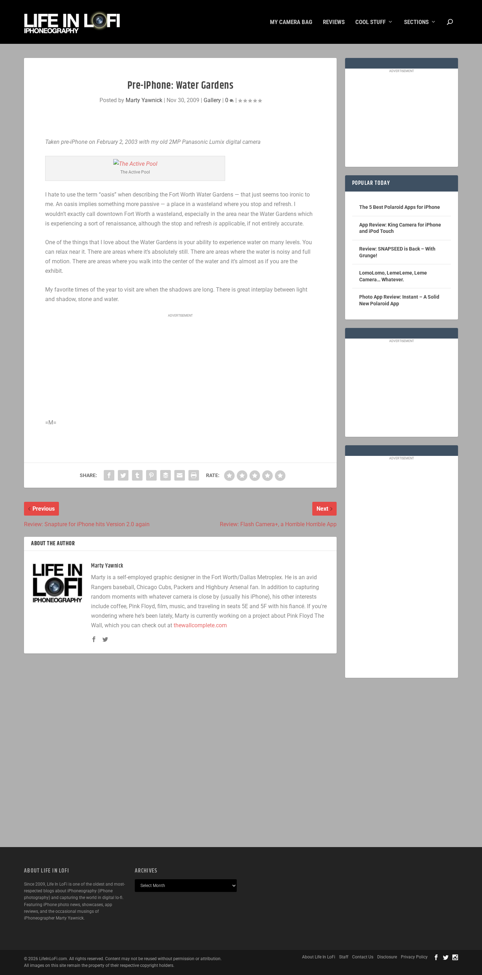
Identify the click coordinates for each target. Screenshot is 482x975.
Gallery (212, 100)
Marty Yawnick (144, 100)
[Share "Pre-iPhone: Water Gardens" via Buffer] (165, 475)
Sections (416, 22)
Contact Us (362, 957)
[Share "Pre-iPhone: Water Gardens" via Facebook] (109, 475)
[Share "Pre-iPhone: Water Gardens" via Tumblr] (137, 475)
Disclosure (387, 957)
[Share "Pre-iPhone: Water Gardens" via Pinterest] (151, 475)
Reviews (334, 22)
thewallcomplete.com (200, 625)
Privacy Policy (414, 957)
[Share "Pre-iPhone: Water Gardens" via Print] (194, 475)
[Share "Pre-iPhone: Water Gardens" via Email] (180, 475)
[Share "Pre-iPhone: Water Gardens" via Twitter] (123, 475)
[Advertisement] (180, 366)
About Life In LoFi (318, 957)
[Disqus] (180, 750)
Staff (343, 957)
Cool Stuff (370, 22)
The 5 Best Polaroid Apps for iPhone (399, 207)
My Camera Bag (291, 22)
